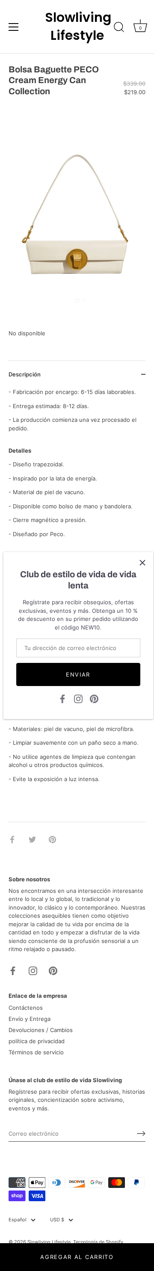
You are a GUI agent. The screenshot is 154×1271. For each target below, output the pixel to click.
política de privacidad (37, 1041)
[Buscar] (119, 28)
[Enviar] (141, 1133)
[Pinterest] (94, 698)
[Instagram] (78, 698)
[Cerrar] (142, 562)
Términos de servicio (36, 1052)
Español (18, 1220)
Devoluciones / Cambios (41, 1029)
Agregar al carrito (76, 1256)
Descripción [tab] (25, 374)
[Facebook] (62, 698)
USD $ (57, 1220)
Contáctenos (26, 1007)
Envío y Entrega (29, 1018)
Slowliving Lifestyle (77, 27)
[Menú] (13, 27)
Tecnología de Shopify (98, 1242)
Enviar (78, 674)
